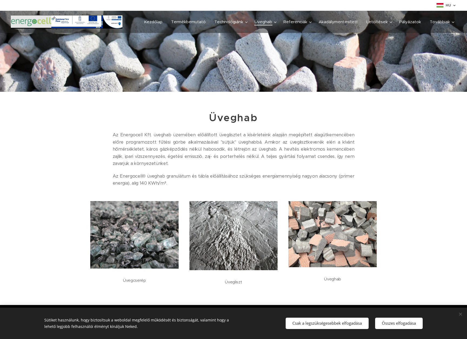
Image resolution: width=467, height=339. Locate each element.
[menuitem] (155, 22)
